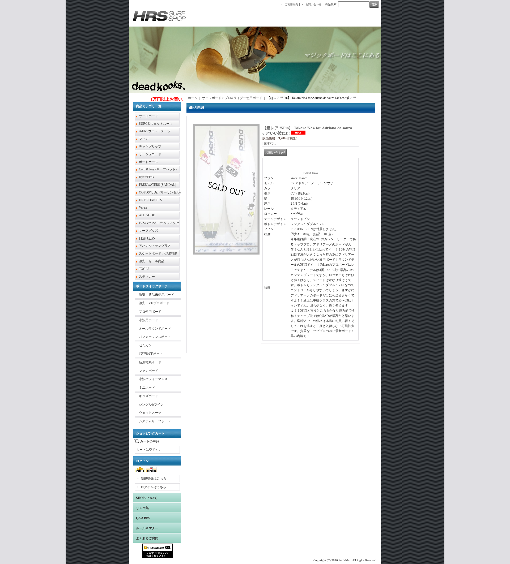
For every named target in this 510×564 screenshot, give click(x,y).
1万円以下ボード (151, 354)
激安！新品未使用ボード (156, 294)
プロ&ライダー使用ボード (243, 98)
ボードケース (148, 162)
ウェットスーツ (150, 413)
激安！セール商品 (151, 261)
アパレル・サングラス (155, 246)
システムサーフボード (155, 421)
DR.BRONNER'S (150, 200)
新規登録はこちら (153, 478)
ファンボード (148, 371)
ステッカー (147, 276)
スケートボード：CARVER (158, 253)
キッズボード (148, 396)
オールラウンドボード (155, 328)
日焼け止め (147, 238)
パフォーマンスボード (155, 337)
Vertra (143, 207)
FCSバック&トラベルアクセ (159, 223)
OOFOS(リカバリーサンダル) (160, 192)
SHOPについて (146, 498)
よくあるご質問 (147, 538)
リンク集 (142, 508)
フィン (143, 139)
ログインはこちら (153, 487)
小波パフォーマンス (153, 379)
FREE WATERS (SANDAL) (157, 185)
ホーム (192, 98)
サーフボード (148, 116)
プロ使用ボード (150, 311)
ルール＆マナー (147, 528)
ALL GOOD (147, 215)
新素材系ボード (150, 362)
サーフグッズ (148, 231)
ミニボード (147, 387)
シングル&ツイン (151, 404)
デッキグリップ (150, 146)
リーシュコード (150, 154)
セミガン (145, 345)
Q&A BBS (143, 518)
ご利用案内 (291, 4)
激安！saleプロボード (154, 303)
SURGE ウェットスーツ (156, 124)
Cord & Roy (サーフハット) (158, 169)
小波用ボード (148, 320)
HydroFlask (146, 177)
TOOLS (144, 269)
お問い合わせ (313, 4)
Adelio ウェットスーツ (155, 131)
